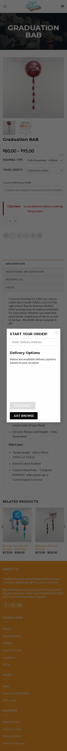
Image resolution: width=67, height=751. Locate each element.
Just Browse (24, 415)
